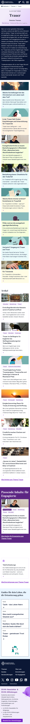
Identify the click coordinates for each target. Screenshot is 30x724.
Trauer (20, 6)
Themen (13, 6)
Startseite (6, 6)
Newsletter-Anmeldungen (12, 720)
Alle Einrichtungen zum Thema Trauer (15, 582)
